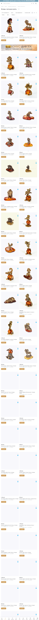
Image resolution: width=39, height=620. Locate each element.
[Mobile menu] (1, 3)
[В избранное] (17, 19)
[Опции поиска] (32, 3)
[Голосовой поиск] (34, 3)
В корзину (3, 40)
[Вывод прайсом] (36, 13)
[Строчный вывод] (34, 13)
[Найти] (36, 3)
